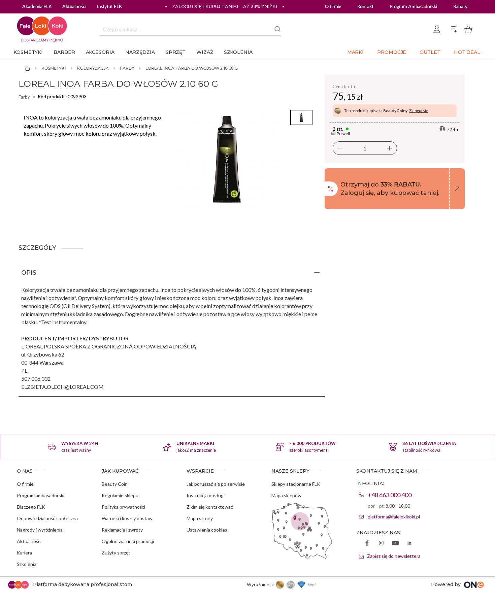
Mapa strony (200, 518)
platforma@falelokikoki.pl (394, 516)
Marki (355, 52)
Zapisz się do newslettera (394, 556)
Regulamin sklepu (120, 495)
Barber (64, 52)
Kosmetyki (28, 52)
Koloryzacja (93, 68)
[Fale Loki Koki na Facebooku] (367, 543)
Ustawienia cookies (207, 530)
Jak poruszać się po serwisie (216, 484)
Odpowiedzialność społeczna (47, 518)
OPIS (28, 272)
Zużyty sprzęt (116, 552)
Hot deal (467, 52)
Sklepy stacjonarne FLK (295, 484)
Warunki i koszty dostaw (127, 518)
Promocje (391, 52)
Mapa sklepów (286, 495)
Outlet (430, 52)
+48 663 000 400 (389, 495)
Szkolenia (238, 52)
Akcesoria (100, 52)
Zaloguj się (418, 110)
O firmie (333, 6)
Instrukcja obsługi (206, 495)
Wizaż (204, 52)
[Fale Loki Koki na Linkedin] (409, 543)
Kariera (24, 552)
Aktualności (29, 541)
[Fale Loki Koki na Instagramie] (381, 543)
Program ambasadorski (40, 495)
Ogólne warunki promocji (128, 541)
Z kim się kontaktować (210, 507)
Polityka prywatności (123, 507)
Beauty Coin (115, 484)
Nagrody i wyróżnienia (40, 530)
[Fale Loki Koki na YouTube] (395, 543)
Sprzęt (176, 52)
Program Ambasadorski (413, 6)
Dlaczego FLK (31, 507)
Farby (127, 68)
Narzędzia (140, 52)
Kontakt (365, 6)
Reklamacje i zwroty (122, 530)
